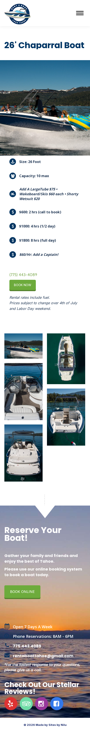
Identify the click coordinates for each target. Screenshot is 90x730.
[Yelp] (11, 703)
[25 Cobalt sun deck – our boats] (23, 453)
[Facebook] (57, 703)
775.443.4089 (27, 646)
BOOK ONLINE (22, 591)
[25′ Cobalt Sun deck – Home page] (23, 346)
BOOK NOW (22, 285)
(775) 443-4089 (23, 274)
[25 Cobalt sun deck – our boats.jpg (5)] (66, 358)
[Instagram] (42, 703)
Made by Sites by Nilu (51, 725)
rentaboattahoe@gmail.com (43, 656)
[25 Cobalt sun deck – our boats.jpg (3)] (23, 391)
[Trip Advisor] (27, 703)
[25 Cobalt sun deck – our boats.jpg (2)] (66, 417)
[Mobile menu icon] (80, 13)
